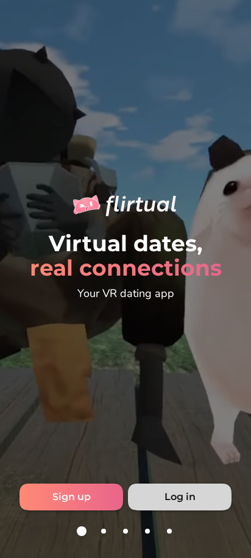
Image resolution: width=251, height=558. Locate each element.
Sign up (71, 497)
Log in (180, 497)
